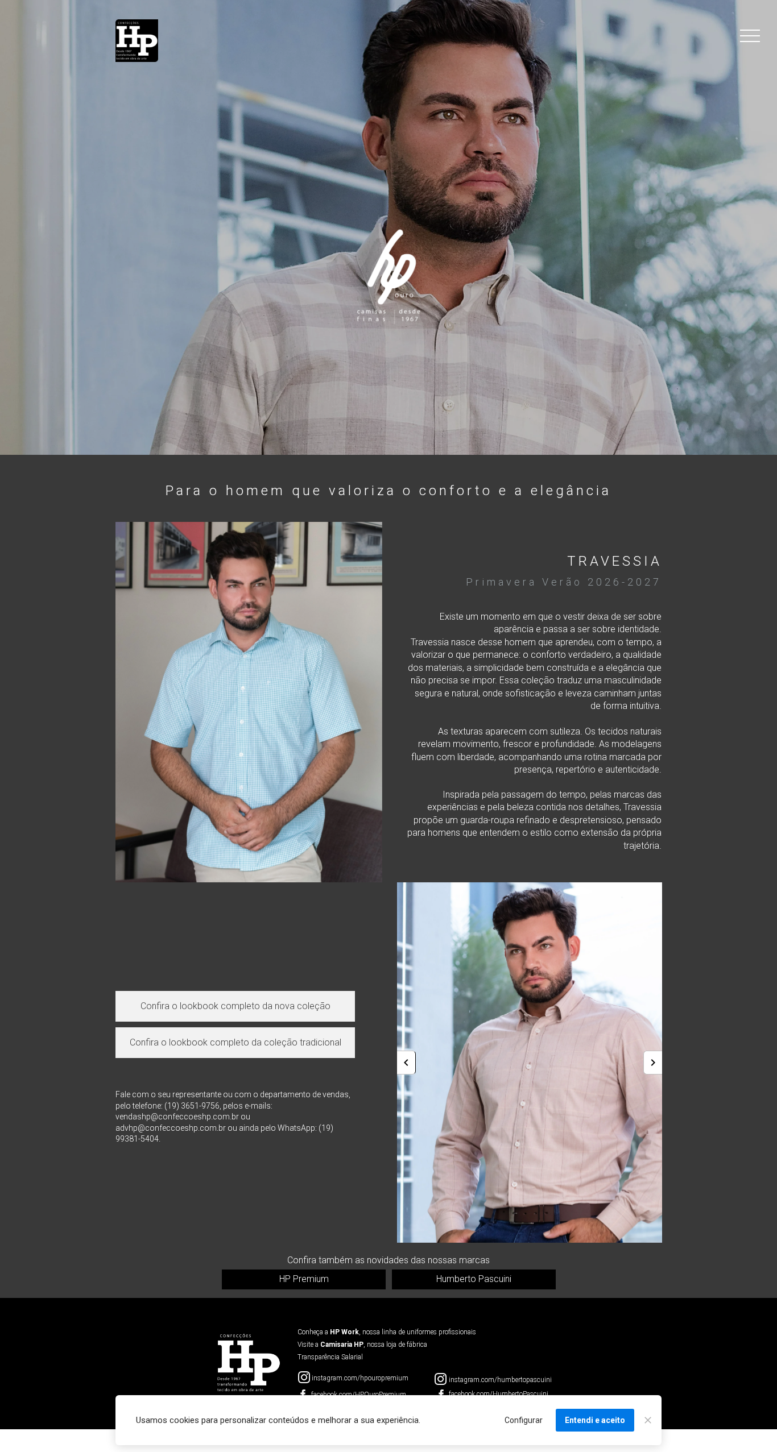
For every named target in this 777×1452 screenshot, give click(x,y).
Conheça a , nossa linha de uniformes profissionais (386, 1332)
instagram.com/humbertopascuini (500, 1380)
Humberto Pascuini (473, 1278)
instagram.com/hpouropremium (360, 1378)
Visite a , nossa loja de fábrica (362, 1345)
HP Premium (303, 1278)
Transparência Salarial (330, 1357)
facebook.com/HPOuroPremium (358, 1395)
